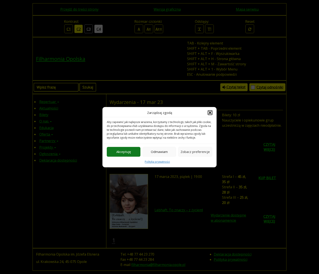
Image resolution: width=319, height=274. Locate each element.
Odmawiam (159, 151)
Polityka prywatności (157, 161)
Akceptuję (123, 151)
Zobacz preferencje (195, 151)
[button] (210, 112)
